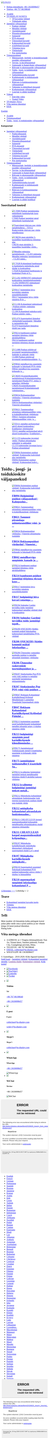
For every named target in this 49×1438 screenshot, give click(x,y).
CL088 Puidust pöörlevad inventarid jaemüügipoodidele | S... (27, 358)
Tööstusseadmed (14, 55)
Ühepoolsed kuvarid (20, 41)
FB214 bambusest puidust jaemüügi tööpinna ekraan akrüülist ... (27, 342)
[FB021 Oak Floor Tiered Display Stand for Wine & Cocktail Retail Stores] (27, 512)
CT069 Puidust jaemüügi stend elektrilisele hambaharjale (25, 219)
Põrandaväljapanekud (21, 33)
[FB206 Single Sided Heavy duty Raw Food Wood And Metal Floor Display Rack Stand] (27, 657)
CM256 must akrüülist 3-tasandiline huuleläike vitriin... (25, 245)
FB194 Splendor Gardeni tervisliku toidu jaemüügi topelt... (26, 620)
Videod (10, 94)
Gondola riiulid (14, 961)
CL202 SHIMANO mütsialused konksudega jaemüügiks (26, 284)
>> (14, 891)
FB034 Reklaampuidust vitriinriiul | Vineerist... (25, 543)
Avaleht (10, 14)
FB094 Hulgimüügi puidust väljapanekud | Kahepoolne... (25, 498)
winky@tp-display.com (17, 1027)
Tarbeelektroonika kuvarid (23, 75)
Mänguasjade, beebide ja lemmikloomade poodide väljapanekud (30, 59)
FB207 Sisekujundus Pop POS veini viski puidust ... (26, 688)
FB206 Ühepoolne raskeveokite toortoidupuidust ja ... (24, 665)
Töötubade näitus (19, 21)
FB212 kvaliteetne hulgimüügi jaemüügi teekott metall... (24, 787)
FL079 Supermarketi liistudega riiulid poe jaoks (25, 327)
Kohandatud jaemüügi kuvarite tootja (22, 902)
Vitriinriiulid (17, 50)
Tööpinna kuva (18, 48)
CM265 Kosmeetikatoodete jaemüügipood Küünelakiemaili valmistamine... (25, 388)
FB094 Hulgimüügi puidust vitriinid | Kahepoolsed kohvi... (25, 461)
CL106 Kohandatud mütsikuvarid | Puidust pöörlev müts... (27, 312)
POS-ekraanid (18, 38)
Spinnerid (16, 36)
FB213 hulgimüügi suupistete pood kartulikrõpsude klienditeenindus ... (22, 738)
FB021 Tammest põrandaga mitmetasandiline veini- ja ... (24, 418)
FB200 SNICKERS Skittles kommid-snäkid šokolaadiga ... (27, 644)
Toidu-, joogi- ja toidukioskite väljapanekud (25, 120)
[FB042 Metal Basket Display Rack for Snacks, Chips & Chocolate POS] (27, 552)
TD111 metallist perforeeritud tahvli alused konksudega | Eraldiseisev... (27, 432)
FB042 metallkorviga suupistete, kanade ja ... (25, 559)
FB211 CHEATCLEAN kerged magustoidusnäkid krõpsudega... (26, 835)
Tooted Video (18, 99)
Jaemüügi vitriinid (19, 959)
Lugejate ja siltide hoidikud (23, 92)
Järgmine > (8, 891)
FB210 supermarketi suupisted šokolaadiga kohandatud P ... (24, 882)
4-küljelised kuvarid (20, 45)
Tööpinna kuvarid (19, 156)
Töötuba (10, 905)
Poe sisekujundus (19, 53)
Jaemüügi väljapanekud (17, 23)
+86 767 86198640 (15, 997)
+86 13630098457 (14, 1001)
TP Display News (14, 101)
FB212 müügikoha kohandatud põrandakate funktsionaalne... (26, 811)
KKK (9, 106)
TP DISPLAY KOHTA (17, 16)
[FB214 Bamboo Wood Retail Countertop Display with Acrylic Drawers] (27, 570)
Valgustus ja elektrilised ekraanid (26, 87)
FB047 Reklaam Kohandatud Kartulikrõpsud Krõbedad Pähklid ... (27, 712)
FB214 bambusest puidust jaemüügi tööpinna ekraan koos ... (27, 578)
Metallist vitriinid (19, 28)
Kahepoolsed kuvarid (21, 43)
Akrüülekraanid (18, 31)
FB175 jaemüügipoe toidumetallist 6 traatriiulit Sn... (26, 763)
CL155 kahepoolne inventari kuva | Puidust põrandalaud (27, 446)
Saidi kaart (5, 959)
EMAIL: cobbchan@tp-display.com (22, 950)
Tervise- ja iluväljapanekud (23, 62)
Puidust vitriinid (19, 26)
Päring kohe (6, 928)
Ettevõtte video (18, 97)
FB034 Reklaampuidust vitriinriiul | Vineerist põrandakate (27, 403)
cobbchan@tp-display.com (18, 1022)
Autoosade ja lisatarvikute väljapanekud (29, 65)
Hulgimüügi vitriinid (31, 961)
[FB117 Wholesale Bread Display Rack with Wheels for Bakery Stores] (27, 591)
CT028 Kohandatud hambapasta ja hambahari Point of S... (27, 272)
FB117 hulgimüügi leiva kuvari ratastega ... (25, 598)
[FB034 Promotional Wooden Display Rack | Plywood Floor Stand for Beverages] (27, 536)
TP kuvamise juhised (21, 19)
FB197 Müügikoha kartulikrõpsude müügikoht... (22, 858)
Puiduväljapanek (19, 134)
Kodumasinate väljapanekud (24, 89)
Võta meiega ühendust (16, 104)
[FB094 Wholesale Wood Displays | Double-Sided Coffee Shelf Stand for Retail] (27, 490)
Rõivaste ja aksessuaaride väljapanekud (29, 67)
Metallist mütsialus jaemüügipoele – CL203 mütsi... (26, 257)
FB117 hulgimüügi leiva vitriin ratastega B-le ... (25, 298)
